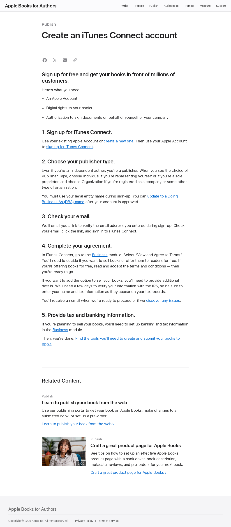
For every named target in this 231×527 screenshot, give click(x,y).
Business (100, 255)
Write (124, 5)
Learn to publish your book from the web (76, 424)
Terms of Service (107, 520)
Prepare (139, 5)
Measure (205, 5)
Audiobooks (171, 5)
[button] (44, 60)
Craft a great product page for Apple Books (127, 472)
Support (221, 5)
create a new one (118, 141)
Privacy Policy (84, 520)
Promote (189, 5)
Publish (153, 5)
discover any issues (163, 300)
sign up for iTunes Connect (69, 146)
